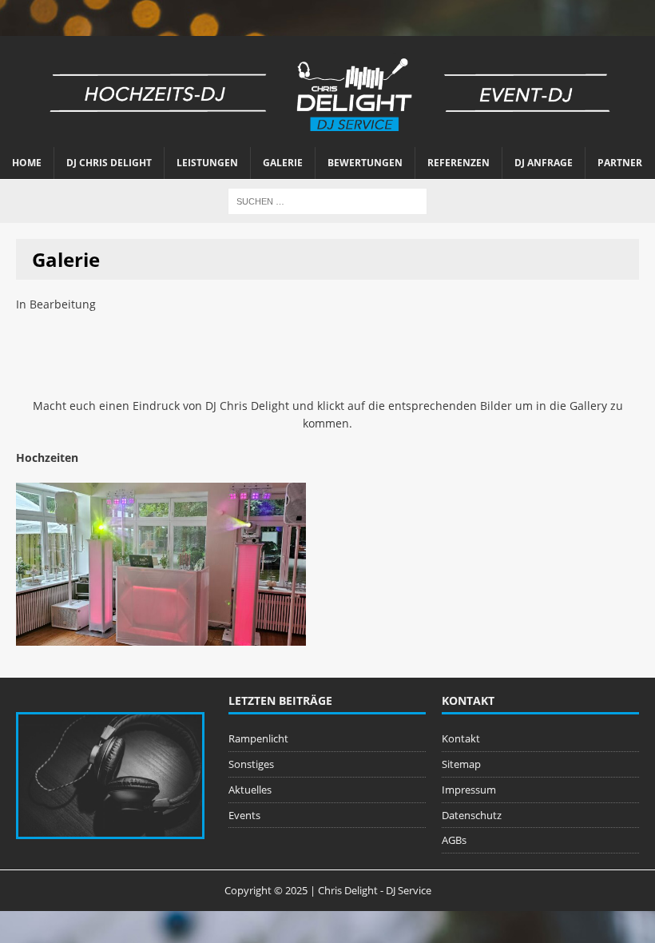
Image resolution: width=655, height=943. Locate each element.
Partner (619, 162)
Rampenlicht (258, 738)
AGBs (454, 840)
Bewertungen (365, 162)
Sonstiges (251, 764)
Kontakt (461, 738)
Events (244, 815)
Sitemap (461, 764)
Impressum (469, 789)
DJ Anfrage (543, 162)
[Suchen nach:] (327, 200)
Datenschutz (472, 815)
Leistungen (207, 162)
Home (27, 162)
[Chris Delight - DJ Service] (327, 91)
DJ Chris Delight (109, 162)
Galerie (283, 162)
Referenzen (458, 162)
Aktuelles (250, 789)
